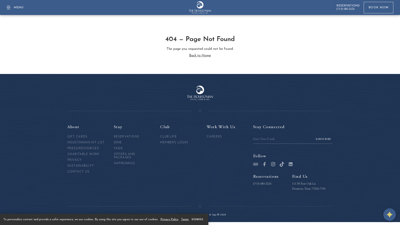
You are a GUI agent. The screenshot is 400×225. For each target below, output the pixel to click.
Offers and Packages (124, 156)
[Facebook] (264, 165)
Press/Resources (83, 148)
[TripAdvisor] (255, 165)
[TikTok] (281, 165)
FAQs (118, 148)
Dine (118, 142)
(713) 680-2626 (345, 9)
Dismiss (197, 219)
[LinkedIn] (290, 165)
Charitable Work (83, 154)
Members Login (174, 142)
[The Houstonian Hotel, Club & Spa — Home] (200, 7)
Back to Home (200, 55)
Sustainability (81, 166)
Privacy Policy (169, 219)
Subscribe (323, 139)
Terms (185, 219)
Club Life (168, 136)
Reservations (126, 136)
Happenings (124, 163)
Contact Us (78, 171)
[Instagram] (273, 165)
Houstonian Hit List (86, 142)
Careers (214, 136)
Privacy (75, 160)
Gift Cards (77, 136)
